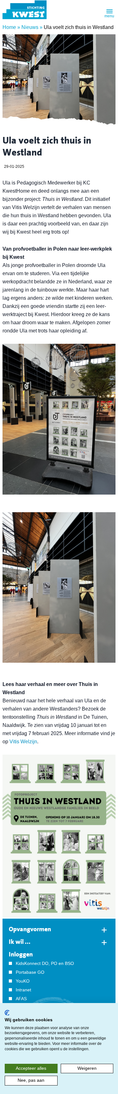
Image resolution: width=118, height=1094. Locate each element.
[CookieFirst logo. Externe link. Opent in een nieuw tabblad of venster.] (7, 1013)
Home (9, 27)
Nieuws (29, 27)
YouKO (23, 980)
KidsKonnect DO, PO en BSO (45, 963)
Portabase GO (30, 972)
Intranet (23, 989)
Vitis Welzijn (23, 741)
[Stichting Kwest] (25, 9)
